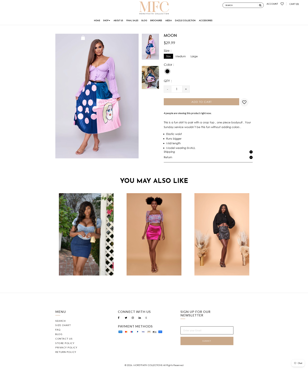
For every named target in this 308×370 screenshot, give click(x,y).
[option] (150, 48)
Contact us (64, 338)
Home (97, 20)
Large (194, 56)
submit (206, 341)
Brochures (156, 20)
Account (272, 3)
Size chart (63, 325)
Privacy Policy (66, 347)
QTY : (168, 81)
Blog (144, 20)
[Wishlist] (282, 3)
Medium (180, 56)
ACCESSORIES (206, 20)
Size (168, 56)
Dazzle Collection (185, 20)
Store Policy (64, 343)
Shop (105, 20)
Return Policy (65, 352)
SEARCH (60, 320)
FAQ (58, 329)
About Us (118, 20)
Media (168, 20)
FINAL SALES (132, 20)
